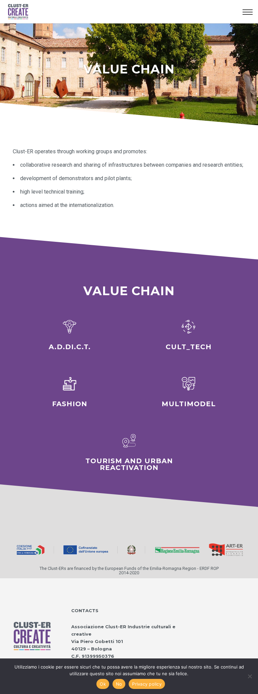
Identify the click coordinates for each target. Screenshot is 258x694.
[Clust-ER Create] (32, 629)
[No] (249, 676)
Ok (103, 684)
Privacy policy (147, 684)
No (119, 684)
